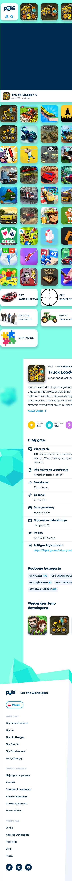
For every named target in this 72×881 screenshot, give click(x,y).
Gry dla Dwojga (15, 737)
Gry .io (10, 730)
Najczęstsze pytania (18, 775)
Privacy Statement (17, 796)
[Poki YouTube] (28, 867)
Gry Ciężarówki (40, 583)
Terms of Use (14, 810)
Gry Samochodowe (17, 723)
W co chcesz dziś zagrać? (11, 16)
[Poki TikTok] (9, 867)
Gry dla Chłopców (42, 589)
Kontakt (10, 782)
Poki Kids (11, 842)
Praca (9, 856)
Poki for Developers (17, 835)
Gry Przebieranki (16, 751)
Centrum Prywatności (19, 789)
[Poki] (9, 8)
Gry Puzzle (38, 576)
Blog (8, 849)
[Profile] (7, 16)
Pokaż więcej (35, 411)
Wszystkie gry (14, 758)
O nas (9, 827)
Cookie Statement (16, 803)
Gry (50, 367)
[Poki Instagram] (19, 867)
